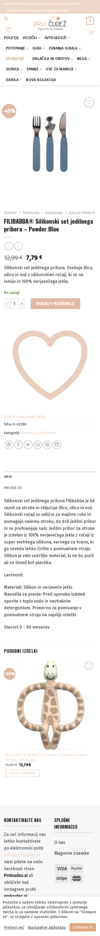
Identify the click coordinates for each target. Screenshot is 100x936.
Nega (82, 58)
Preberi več (14, 927)
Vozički (30, 38)
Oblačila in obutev (51, 58)
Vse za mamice (60, 69)
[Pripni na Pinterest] (47, 444)
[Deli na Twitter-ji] (28, 444)
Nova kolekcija (41, 80)
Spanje (32, 69)
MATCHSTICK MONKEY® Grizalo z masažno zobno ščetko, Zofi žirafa (46, 757)
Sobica (12, 69)
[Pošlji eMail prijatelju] (37, 444)
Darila (12, 80)
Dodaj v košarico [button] (22, 773)
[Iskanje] (6, 19)
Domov (10, 213)
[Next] (24, 193)
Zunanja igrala (63, 48)
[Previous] (9, 193)
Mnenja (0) (13, 488)
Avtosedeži (56, 38)
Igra (37, 48)
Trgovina (30, 213)
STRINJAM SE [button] (83, 927)
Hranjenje (15, 58)
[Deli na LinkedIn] (57, 444)
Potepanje (15, 48)
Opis (8, 477)
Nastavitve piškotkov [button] (47, 927)
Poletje (11, 38)
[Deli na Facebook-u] (18, 444)
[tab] (50, 476)
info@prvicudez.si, (22, 855)
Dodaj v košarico (55, 303)
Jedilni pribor (82, 213)
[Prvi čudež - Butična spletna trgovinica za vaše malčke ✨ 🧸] (50, 23)
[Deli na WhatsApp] (9, 444)
